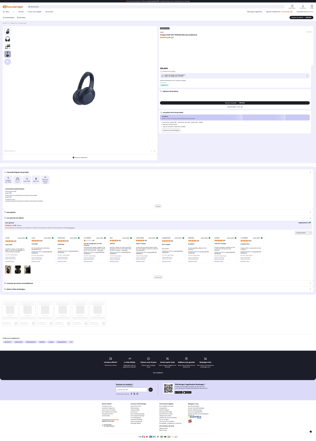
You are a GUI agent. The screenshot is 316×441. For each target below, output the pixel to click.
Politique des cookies (165, 416)
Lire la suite (100, 250)
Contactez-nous (107, 406)
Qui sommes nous (136, 406)
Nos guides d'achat (107, 414)
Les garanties (163, 408)
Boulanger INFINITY (136, 423)
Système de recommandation (168, 417)
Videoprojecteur (30, 342)
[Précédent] (152, 151)
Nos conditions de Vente (166, 406)
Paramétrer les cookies (166, 414)
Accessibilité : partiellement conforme (170, 423)
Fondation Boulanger (137, 419)
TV (71, 342)
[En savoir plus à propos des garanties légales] (242, 107)
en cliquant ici (71, 227)
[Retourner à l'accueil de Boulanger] (13, 6)
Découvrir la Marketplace (195, 412)
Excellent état (164, 85)
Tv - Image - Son (12, 23)
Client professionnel (136, 421)
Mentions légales (164, 410)
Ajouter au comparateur (81, 157)
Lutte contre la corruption (166, 421)
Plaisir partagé (135, 408)
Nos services (134, 412)
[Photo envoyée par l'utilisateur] (8, 269)
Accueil (4, 23)
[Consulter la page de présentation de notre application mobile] (179, 392)
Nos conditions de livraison (109, 412)
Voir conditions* (158, 373)
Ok (150, 389)
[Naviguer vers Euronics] (201, 417)
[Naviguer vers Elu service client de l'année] (201, 421)
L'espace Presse (135, 410)
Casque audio (22, 23)
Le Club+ (173, 71)
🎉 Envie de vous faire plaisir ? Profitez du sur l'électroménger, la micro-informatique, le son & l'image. (158, 1)
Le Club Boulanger (136, 417)
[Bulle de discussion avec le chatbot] (310, 432)
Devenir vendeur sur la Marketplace (198, 414)
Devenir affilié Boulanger (195, 410)
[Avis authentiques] (303, 223)
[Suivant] (154, 151)
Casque (51, 342)
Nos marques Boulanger (137, 414)
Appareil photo (62, 342)
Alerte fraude (163, 430)
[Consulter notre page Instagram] (137, 394)
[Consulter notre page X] (134, 394)
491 (172, 38)
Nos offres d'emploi (193, 406)
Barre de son (18, 342)
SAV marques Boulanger (137, 416)
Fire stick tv (8, 342)
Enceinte (42, 342)
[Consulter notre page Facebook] (131, 394)
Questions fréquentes (108, 408)
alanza (184, 80)
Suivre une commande (108, 410)
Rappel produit (163, 428)
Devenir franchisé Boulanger (196, 408)
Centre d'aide (106, 416)
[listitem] (7, 39)
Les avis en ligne (164, 419)
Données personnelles (165, 412)
